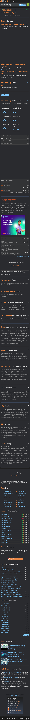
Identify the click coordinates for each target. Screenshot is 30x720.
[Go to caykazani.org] (15, 12)
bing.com (6, 500)
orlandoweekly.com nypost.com (11, 594)
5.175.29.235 (4, 606)
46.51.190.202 (5, 624)
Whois (15, 444)
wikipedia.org (8, 504)
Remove (6, 681)
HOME (14, 1)
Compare (23, 4)
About (22, 718)
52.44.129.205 (5, 628)
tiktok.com (7, 498)
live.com (20, 504)
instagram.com (22, 494)
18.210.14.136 (5, 630)
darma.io (3, 524)
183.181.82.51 (5, 604)
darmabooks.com (6, 522)
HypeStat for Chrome (16, 559)
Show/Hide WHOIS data (11, 678)
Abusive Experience (15, 291)
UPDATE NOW (15, 265)
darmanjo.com (5, 514)
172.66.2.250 (5, 622)
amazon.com (21, 496)
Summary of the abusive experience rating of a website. (13, 295)
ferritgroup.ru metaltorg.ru (9, 590)
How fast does (15, 316)
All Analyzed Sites (6, 718)
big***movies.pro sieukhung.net (11, 586)
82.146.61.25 (4, 620)
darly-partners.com (6, 518)
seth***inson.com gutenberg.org (11, 596)
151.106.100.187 (5, 612)
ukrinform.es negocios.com (9, 592)
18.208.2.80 (4, 618)
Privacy (17, 718)
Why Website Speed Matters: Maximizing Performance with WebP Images (16, 647)
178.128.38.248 (5, 610)
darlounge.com (5, 542)
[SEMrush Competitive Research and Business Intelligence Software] (8, 200)
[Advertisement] (15, 46)
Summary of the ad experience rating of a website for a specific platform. (14, 284)
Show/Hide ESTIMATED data (12, 672)
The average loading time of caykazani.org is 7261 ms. (14, 319)
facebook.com (8, 494)
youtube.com (21, 491)
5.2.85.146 (4, 70)
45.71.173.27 (4, 616)
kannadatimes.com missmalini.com (12, 572)
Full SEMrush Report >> (23, 256)
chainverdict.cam (6, 528)
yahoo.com (21, 502)
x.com (6, 496)
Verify (15, 388)
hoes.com (4, 540)
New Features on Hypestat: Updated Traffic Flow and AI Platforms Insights (16, 654)
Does (15, 327)
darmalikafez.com (6, 520)
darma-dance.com (6, 526)
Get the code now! (15, 696)
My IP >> (26, 635)
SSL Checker (15, 366)
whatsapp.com (22, 506)
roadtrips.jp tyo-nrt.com (9, 584)
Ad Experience (15, 280)
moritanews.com (6, 530)
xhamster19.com (6, 536)
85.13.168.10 (4, 632)
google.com (7, 491)
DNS (15, 424)
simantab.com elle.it (7, 582)
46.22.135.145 (5, 626)
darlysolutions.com (6, 534)
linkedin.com (21, 500)
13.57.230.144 (5, 614)
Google (15, 350)
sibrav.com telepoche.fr (9, 576)
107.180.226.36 (5, 608)
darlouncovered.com (7, 538)
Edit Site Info (5, 95)
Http (15, 406)
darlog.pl (3, 532)
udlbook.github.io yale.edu (9, 578)
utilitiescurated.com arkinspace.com (12, 574)
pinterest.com (8, 506)
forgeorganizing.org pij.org (9, 580)
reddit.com (21, 498)
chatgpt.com (8, 502)
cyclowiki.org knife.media (9, 570)
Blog (13, 718)
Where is (15, 303)
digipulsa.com (5, 516)
